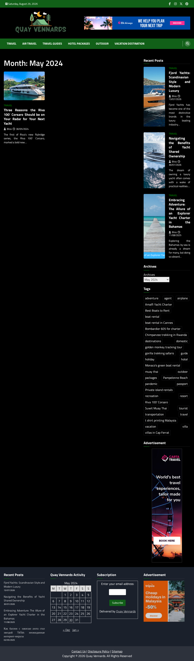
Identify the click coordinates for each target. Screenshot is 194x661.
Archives (149, 274)
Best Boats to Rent (157, 310)
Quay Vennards (126, 611)
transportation (154, 414)
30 (71, 620)
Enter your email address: (117, 583)
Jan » (75, 630)
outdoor (183, 371)
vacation (150, 426)
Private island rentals (159, 390)
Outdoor (102, 44)
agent (168, 298)
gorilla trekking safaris (159, 353)
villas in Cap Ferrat (157, 432)
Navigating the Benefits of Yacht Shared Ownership (179, 147)
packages (151, 377)
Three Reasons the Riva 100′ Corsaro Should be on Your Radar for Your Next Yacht (24, 116)
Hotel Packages (79, 44)
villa (185, 426)
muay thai (151, 371)
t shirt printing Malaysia (160, 420)
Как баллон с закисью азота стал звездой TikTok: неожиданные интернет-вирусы (24, 632)
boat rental (152, 316)
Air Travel (29, 44)
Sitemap (117, 651)
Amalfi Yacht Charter (158, 304)
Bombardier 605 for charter (163, 328)
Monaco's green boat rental (162, 365)
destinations (153, 341)
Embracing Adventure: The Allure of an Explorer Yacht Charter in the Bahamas (179, 213)
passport (182, 383)
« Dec (66, 630)
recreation (151, 396)
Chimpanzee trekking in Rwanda (166, 334)
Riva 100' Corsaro (156, 402)
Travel (11, 44)
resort (184, 396)
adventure (151, 298)
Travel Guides (52, 44)
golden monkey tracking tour (163, 347)
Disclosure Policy (99, 651)
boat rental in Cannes (159, 322)
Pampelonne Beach (175, 377)
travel (184, 414)
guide (184, 353)
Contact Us (79, 651)
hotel (184, 359)
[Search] (187, 43)
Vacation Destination (129, 44)
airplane (182, 298)
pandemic (151, 383)
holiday (149, 359)
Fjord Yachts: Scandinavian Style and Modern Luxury (179, 81)
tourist (183, 408)
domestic (182, 341)
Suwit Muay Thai (156, 408)
